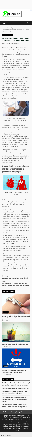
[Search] (27, 22)
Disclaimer (24, 412)
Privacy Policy (15, 412)
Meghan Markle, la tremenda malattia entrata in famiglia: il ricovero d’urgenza (16, 284)
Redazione (6, 412)
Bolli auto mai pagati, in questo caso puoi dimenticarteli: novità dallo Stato (16, 358)
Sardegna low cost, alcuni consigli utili (15, 277)
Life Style (10, 35)
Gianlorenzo (6, 43)
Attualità (4, 35)
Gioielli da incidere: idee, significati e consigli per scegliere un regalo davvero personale (16, 304)
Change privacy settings (7, 435)
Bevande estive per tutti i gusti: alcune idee (16, 332)
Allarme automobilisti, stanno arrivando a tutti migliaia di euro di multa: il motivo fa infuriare (14, 399)
